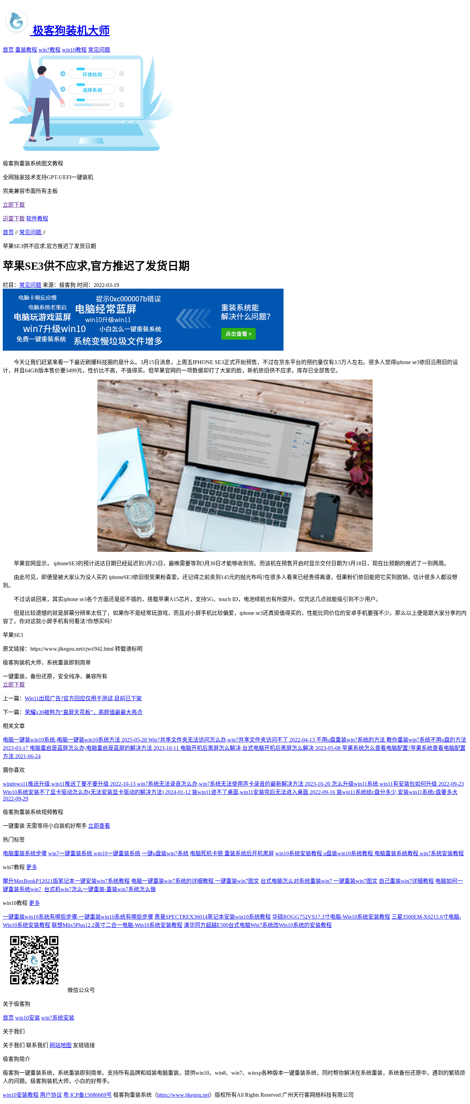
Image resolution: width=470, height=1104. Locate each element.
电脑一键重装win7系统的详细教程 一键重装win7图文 (195, 881)
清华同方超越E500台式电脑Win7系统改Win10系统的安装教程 (258, 925)
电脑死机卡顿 (207, 853)
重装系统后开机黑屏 (249, 853)
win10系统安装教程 (299, 853)
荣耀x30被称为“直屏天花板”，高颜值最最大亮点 (83, 712)
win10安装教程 (21, 1095)
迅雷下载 (14, 218)
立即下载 (14, 205)
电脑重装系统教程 (397, 853)
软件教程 (37, 218)
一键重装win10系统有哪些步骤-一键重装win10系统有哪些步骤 (78, 917)
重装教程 (26, 50)
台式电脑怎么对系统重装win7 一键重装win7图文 (318, 881)
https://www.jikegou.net (183, 1095)
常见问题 (99, 50)
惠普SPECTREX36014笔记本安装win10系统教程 (212, 917)
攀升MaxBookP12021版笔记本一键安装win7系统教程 (66, 881)
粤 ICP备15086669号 (87, 1095)
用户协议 (51, 1095)
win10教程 (74, 50)
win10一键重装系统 (117, 853)
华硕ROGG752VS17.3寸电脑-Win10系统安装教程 (331, 917)
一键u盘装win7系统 (165, 853)
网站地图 (61, 1045)
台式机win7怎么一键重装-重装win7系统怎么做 (100, 889)
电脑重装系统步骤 (25, 853)
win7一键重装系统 (71, 853)
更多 (31, 867)
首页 (8, 50)
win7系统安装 (57, 1018)
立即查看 (99, 826)
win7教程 (50, 50)
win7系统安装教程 (442, 853)
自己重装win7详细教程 (406, 881)
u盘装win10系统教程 (348, 853)
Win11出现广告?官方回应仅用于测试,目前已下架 (83, 698)
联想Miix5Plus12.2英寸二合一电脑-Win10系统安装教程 (117, 925)
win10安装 (27, 1018)
